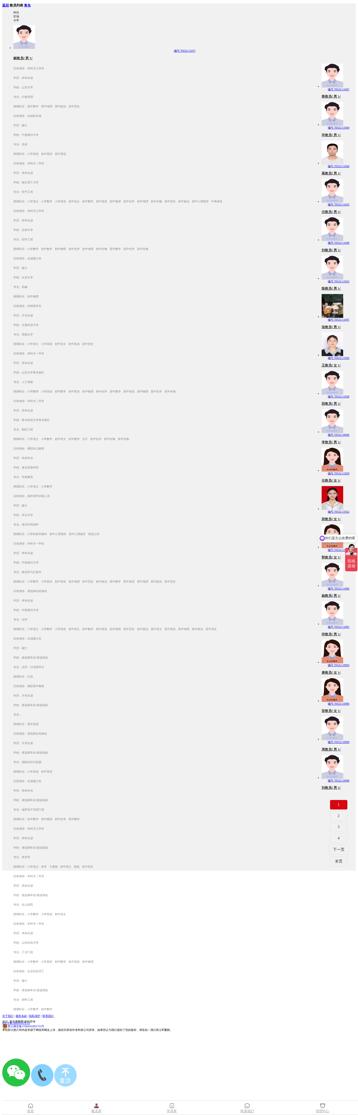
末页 (339, 861)
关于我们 (7, 1015)
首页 (30, 1111)
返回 (5, 5)
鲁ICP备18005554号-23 (16, 1022)
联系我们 (48, 1015)
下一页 (339, 850)
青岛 (27, 5)
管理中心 (322, 1111)
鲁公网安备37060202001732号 (26, 1026)
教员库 (96, 1111)
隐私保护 (34, 1015)
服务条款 (21, 1015)
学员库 (172, 1111)
